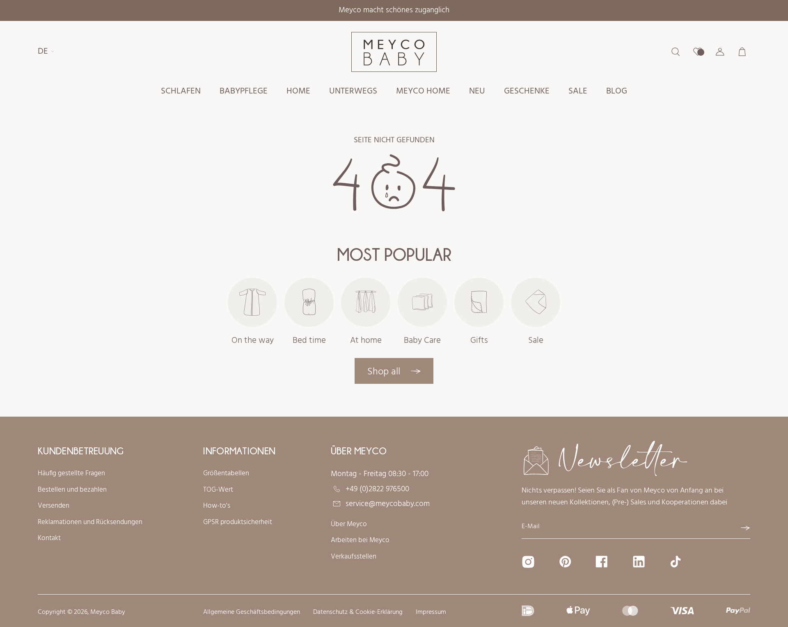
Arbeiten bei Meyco (360, 540)
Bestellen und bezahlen (72, 490)
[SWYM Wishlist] (698, 51)
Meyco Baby (107, 612)
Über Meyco (349, 524)
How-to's (216, 506)
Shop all (385, 372)
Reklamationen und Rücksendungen (90, 522)
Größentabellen (226, 474)
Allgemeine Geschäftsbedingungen (251, 612)
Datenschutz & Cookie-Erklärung (358, 612)
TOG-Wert (218, 490)
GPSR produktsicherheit (237, 522)
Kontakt (49, 538)
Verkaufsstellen (353, 557)
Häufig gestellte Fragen (71, 474)
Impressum (431, 612)
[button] (180, 92)
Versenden (53, 506)
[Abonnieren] (745, 528)
